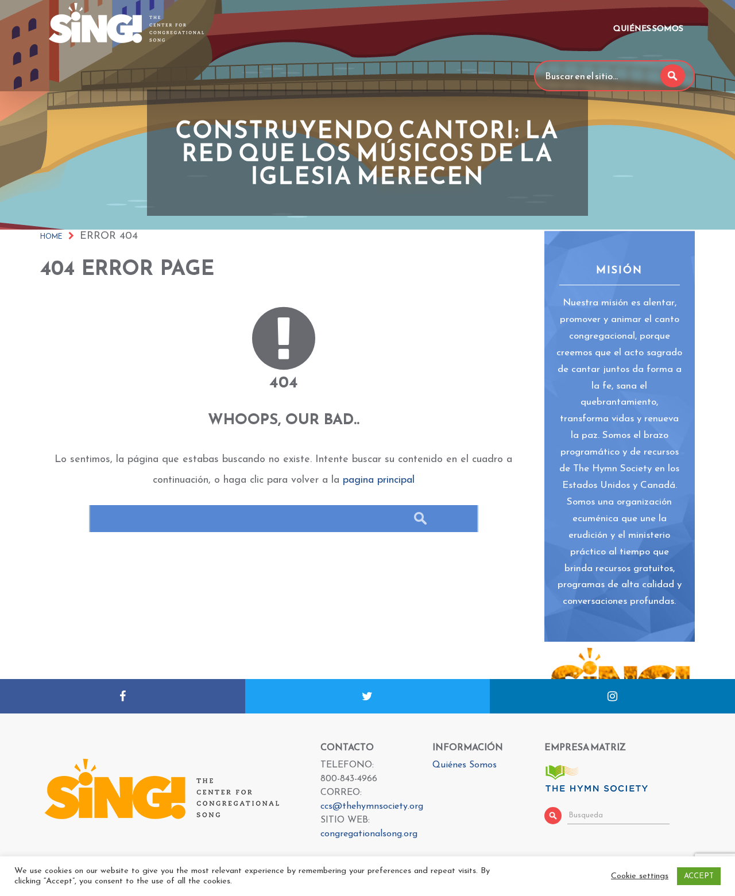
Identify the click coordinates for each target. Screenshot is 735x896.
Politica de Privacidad (530, 885)
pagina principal (379, 480)
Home (51, 237)
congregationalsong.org (368, 834)
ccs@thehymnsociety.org (371, 806)
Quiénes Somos (648, 28)
